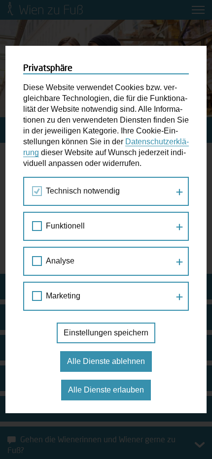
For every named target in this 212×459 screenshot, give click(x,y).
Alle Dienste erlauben (106, 390)
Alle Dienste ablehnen (106, 361)
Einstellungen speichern (106, 332)
